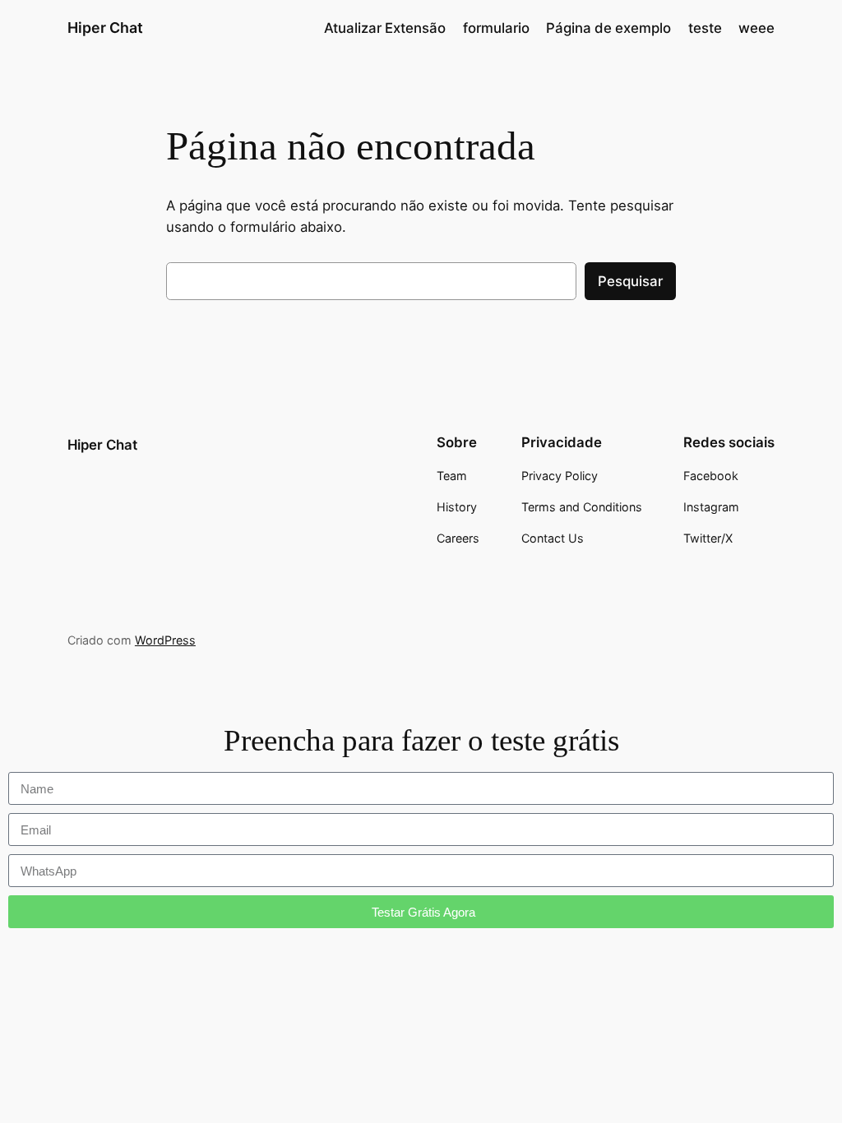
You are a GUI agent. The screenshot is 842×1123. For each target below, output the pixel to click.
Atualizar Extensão (385, 28)
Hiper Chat (105, 27)
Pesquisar (630, 281)
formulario (496, 28)
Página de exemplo (608, 28)
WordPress (165, 640)
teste (705, 28)
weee (756, 28)
